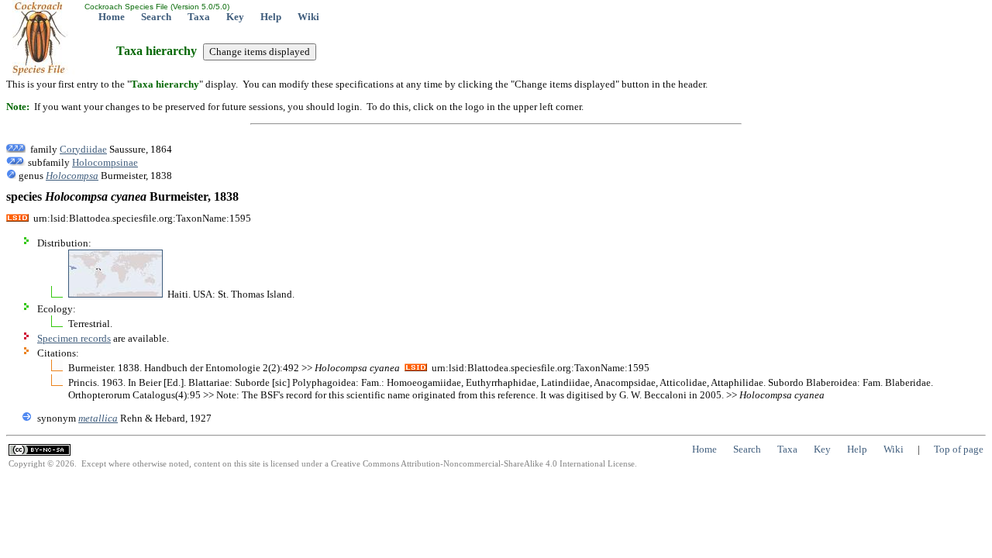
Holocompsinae (105, 162)
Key (235, 16)
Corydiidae (83, 149)
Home (111, 16)
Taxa (199, 16)
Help (270, 16)
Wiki (308, 16)
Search (156, 16)
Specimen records (74, 338)
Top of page (958, 449)
